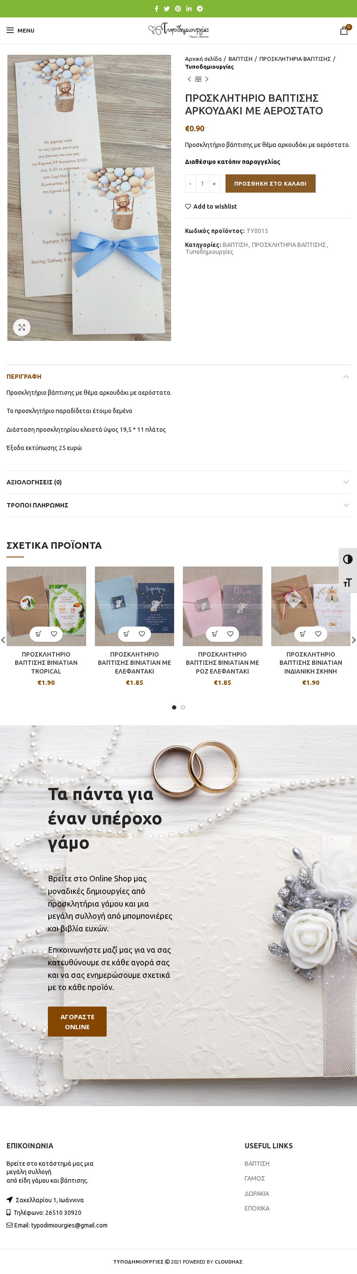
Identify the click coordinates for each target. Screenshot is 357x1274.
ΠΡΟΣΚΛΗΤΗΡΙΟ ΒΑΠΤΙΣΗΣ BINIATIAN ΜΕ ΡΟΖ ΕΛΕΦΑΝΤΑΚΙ (222, 663)
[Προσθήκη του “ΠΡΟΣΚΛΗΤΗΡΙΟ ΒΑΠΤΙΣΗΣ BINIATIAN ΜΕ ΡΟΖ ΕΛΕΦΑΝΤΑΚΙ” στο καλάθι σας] (214, 634)
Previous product (189, 79)
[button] (77, 1022)
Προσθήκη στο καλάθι (270, 183)
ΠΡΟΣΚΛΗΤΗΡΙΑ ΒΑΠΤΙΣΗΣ (295, 59)
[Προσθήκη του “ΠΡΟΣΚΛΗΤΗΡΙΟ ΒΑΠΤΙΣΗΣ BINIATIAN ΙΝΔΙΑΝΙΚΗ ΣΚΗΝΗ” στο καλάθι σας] (303, 634)
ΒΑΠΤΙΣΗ (241, 59)
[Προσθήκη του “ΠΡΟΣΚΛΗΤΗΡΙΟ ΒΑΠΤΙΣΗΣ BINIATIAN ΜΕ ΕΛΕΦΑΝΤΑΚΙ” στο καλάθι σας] (127, 634)
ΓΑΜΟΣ (255, 1178)
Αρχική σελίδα (203, 59)
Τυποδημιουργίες (209, 66)
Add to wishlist (215, 206)
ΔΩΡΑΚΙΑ (257, 1193)
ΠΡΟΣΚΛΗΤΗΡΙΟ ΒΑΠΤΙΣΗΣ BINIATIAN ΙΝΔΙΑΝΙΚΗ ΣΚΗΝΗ (311, 663)
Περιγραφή (24, 376)
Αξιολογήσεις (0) (34, 482)
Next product (206, 79)
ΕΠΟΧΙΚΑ (257, 1208)
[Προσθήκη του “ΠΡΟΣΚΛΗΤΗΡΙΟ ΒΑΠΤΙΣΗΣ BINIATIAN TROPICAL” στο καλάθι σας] (38, 634)
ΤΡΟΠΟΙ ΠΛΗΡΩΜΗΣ (37, 505)
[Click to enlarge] (21, 327)
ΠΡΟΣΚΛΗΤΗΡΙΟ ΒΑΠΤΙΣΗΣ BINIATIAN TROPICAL (46, 663)
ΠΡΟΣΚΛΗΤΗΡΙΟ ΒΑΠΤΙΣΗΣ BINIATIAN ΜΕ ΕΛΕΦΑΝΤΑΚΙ (134, 663)
